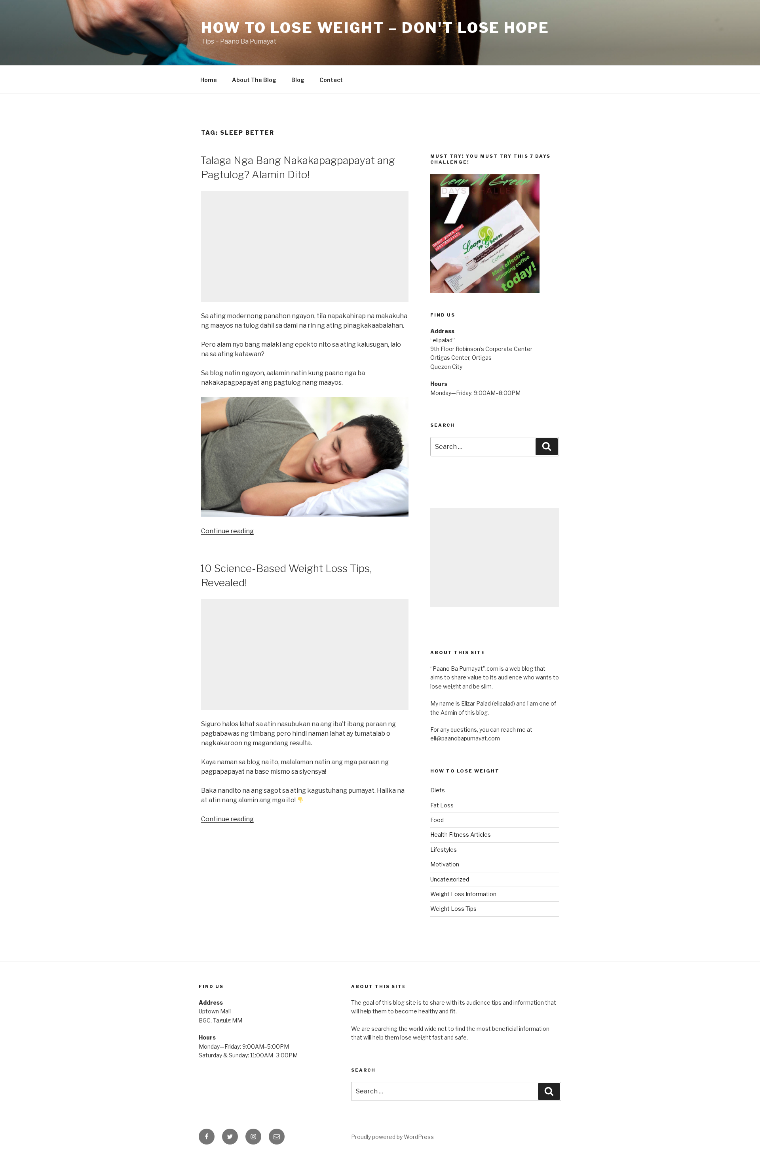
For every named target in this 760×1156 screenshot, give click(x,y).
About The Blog (254, 79)
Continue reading (227, 531)
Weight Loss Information (463, 894)
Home (208, 79)
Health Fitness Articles (460, 834)
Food (437, 819)
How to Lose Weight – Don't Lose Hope (375, 27)
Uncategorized (449, 879)
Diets (437, 790)
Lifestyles (443, 849)
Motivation (444, 864)
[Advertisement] (304, 246)
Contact (331, 79)
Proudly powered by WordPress (392, 1136)
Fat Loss (442, 805)
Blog (297, 79)
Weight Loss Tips (453, 908)
